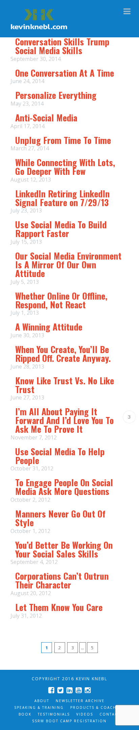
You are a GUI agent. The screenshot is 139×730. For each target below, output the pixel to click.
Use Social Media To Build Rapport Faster (61, 229)
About (41, 700)
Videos (84, 714)
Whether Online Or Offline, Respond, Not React (61, 300)
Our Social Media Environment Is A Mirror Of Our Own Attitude (68, 264)
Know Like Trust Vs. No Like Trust (64, 385)
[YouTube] (79, 690)
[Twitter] (60, 690)
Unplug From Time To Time (63, 140)
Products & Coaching (97, 707)
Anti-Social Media (46, 117)
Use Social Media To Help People (60, 456)
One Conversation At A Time (64, 72)
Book (25, 714)
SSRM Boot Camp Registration (69, 721)
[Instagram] (88, 690)
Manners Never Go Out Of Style (60, 518)
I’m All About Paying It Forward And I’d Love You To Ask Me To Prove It (64, 420)
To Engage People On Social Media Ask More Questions (64, 487)
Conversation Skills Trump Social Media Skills (62, 46)
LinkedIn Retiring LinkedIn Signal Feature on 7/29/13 (62, 198)
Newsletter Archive (80, 700)
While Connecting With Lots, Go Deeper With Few (65, 167)
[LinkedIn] (69, 690)
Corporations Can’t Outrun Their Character (62, 580)
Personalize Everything (55, 95)
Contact (110, 714)
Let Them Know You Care (59, 607)
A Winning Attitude (48, 326)
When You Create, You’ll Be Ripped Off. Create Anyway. (63, 353)
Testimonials (54, 714)
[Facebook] (51, 690)
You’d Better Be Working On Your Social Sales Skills (64, 549)
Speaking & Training (39, 707)
